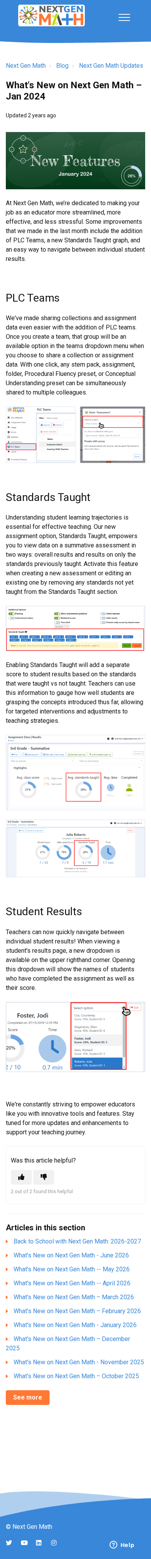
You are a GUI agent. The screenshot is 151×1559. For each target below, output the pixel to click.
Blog (62, 65)
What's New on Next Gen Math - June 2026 (71, 1255)
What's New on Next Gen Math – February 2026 (77, 1311)
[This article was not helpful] (43, 1177)
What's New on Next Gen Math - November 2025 (79, 1362)
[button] (124, 17)
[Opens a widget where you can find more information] (122, 1545)
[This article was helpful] (21, 1177)
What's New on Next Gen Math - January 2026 (75, 1325)
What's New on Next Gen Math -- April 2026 (72, 1283)
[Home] (51, 15)
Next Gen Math (26, 65)
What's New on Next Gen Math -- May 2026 (72, 1269)
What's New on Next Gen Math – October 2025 (76, 1376)
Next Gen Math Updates (111, 65)
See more (27, 1397)
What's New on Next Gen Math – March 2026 (74, 1297)
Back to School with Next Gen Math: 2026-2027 (77, 1241)
